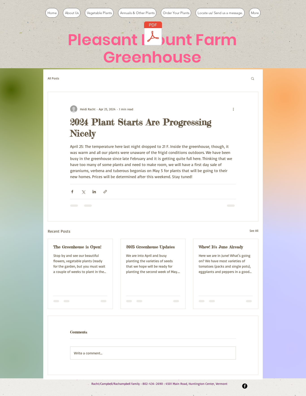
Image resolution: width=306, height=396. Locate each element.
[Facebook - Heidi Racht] (244, 386)
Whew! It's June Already (221, 246)
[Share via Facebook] (72, 191)
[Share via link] (105, 191)
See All (254, 230)
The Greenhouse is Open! (77, 246)
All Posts (53, 78)
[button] (252, 78)
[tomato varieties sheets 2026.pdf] (153, 34)
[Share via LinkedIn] (94, 191)
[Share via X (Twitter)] (83, 191)
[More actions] (233, 109)
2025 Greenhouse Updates (150, 246)
